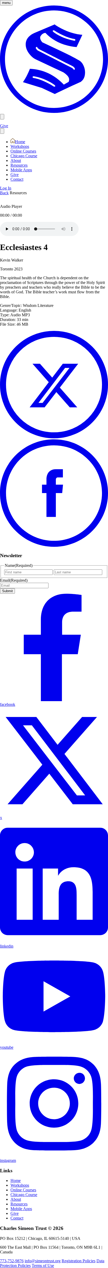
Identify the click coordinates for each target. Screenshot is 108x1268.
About (15, 160)
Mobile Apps (21, 170)
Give (4, 126)
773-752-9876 (12, 1261)
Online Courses (23, 151)
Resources (19, 165)
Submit (7, 591)
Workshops (19, 146)
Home (20, 141)
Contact (16, 179)
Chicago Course (23, 156)
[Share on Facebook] (54, 545)
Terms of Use (43, 1265)
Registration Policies (78, 1261)
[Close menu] (2, 131)
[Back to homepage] (54, 111)
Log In (5, 188)
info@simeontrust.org (43, 1261)
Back (4, 193)
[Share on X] (54, 437)
